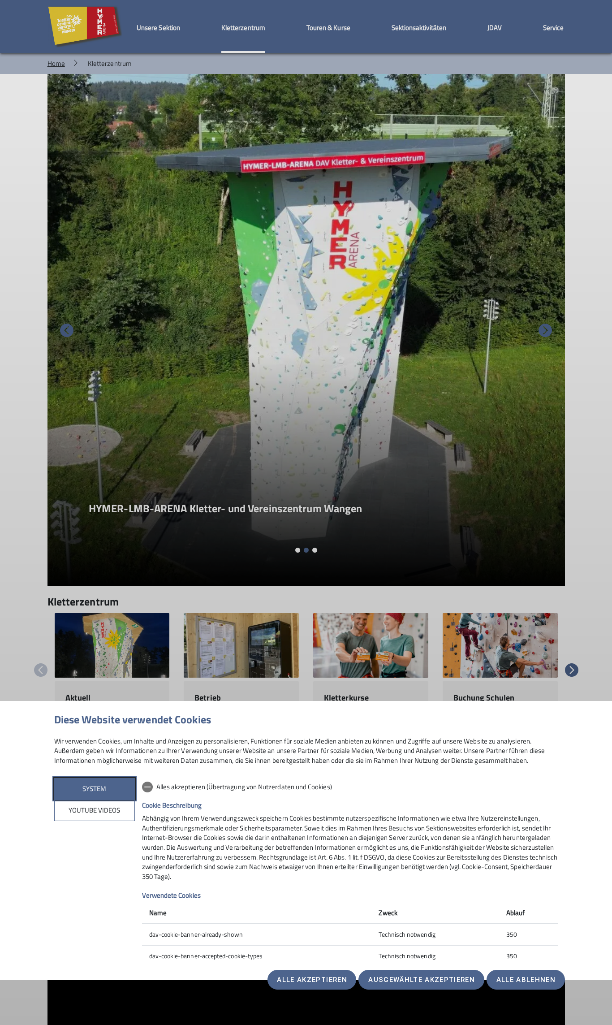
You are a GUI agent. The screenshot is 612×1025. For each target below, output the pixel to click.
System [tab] (94, 788)
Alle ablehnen (526, 980)
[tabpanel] (350, 872)
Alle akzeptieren (312, 980)
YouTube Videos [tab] (94, 810)
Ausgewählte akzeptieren (421, 980)
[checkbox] (350, 787)
